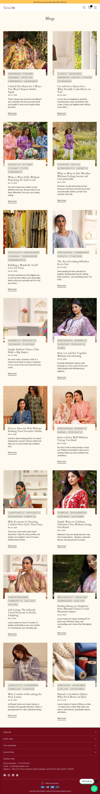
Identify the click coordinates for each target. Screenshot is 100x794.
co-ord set (62, 74)
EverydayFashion (15, 516)
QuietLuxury (30, 601)
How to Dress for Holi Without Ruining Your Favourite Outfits (25, 430)
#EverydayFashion (65, 252)
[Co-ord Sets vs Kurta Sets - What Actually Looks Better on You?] (75, 53)
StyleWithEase (75, 256)
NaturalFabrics (79, 685)
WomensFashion (30, 81)
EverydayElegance (31, 252)
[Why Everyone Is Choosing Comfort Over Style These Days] (25, 492)
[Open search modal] (84, 7)
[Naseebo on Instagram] (9, 775)
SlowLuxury (63, 689)
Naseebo (61, 348)
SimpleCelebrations (78, 512)
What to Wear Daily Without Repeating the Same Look (23, 178)
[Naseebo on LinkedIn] (13, 775)
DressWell (62, 432)
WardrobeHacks (15, 81)
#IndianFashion (15, 74)
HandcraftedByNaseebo (18, 597)
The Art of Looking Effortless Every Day (73, 263)
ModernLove (63, 512)
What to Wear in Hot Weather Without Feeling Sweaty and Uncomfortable (73, 176)
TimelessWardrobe (29, 256)
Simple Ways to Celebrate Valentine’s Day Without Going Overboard (74, 524)
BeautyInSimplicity (65, 597)
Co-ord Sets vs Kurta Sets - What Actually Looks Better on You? (74, 89)
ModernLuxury (15, 689)
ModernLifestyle (15, 601)
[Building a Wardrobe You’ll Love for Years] (25, 232)
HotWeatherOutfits (66, 168)
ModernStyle (29, 516)
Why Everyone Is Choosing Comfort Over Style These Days (25, 523)
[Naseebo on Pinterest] (17, 775)
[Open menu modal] (95, 7)
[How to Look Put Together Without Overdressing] (75, 320)
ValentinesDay (63, 516)
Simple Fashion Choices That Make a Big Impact (23, 351)
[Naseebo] (9, 7)
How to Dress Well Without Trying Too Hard (72, 439)
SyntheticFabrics (77, 689)
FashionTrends (75, 74)
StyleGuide (86, 77)
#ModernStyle (14, 340)
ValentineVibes (77, 516)
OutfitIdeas (27, 164)
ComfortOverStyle (16, 512)
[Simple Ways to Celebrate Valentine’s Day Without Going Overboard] (75, 492)
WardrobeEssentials (17, 260)
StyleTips (24, 168)
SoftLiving (13, 604)
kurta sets (75, 77)
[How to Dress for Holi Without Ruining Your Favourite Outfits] (25, 408)
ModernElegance (81, 252)
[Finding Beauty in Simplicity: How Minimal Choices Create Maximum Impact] (75, 577)
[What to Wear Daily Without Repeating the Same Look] (25, 144)
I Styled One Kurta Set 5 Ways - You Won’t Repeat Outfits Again (25, 89)
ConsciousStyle (15, 685)
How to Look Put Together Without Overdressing (72, 354)
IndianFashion (63, 77)
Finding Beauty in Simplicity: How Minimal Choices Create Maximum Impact (73, 608)
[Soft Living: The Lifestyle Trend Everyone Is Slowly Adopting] (25, 577)
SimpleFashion (14, 344)
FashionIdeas (14, 77)
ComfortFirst (63, 164)
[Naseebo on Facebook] (5, 775)
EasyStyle (75, 164)
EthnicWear (28, 74)
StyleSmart (13, 168)
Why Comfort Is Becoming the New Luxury (24, 695)
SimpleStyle (62, 256)
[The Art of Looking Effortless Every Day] (75, 232)
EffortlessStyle (15, 252)
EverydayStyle (14, 164)
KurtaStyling (26, 77)
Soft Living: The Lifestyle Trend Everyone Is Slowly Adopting (22, 612)
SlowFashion (14, 256)
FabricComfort (64, 685)
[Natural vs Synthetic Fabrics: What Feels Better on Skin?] (75, 665)
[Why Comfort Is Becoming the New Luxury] (25, 665)
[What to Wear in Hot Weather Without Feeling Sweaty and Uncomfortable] (75, 144)
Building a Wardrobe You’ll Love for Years (23, 266)
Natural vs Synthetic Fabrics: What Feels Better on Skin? (72, 695)
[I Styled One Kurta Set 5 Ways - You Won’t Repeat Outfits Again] (25, 53)
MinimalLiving (81, 597)
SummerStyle (82, 168)
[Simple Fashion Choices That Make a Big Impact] (25, 320)
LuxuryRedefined (31, 685)
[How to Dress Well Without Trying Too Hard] (75, 408)
